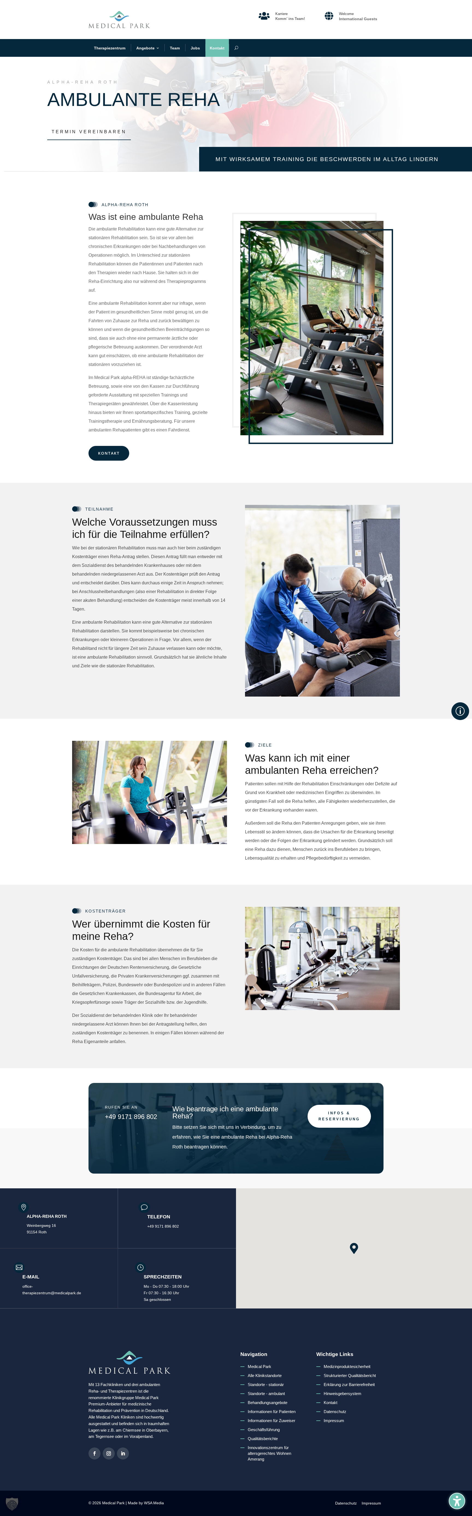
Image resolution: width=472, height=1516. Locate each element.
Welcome (346, 14)
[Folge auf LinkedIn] (123, 1453)
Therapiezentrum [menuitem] (109, 48)
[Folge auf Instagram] (109, 1453)
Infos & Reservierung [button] (339, 1116)
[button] (354, 1248)
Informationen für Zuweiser (271, 1420)
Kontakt (330, 1402)
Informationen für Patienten (272, 1411)
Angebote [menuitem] (145, 48)
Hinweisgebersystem (342, 1393)
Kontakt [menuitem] (217, 48)
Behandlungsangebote (267, 1402)
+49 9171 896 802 (131, 1116)
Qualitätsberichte (263, 1438)
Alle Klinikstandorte (265, 1375)
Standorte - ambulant (266, 1393)
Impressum (334, 1420)
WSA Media (154, 1503)
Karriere (281, 14)
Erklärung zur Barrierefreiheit (349, 1384)
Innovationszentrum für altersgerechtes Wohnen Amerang (269, 1453)
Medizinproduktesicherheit (347, 1366)
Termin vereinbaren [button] (89, 131)
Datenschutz (335, 1411)
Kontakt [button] (109, 453)
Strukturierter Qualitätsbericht (350, 1375)
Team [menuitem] (175, 48)
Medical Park (259, 1366)
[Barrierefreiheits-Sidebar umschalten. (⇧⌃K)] (457, 1501)
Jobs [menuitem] (195, 48)
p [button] (460, 711)
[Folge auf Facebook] (94, 1453)
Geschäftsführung (264, 1429)
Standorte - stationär (266, 1384)
